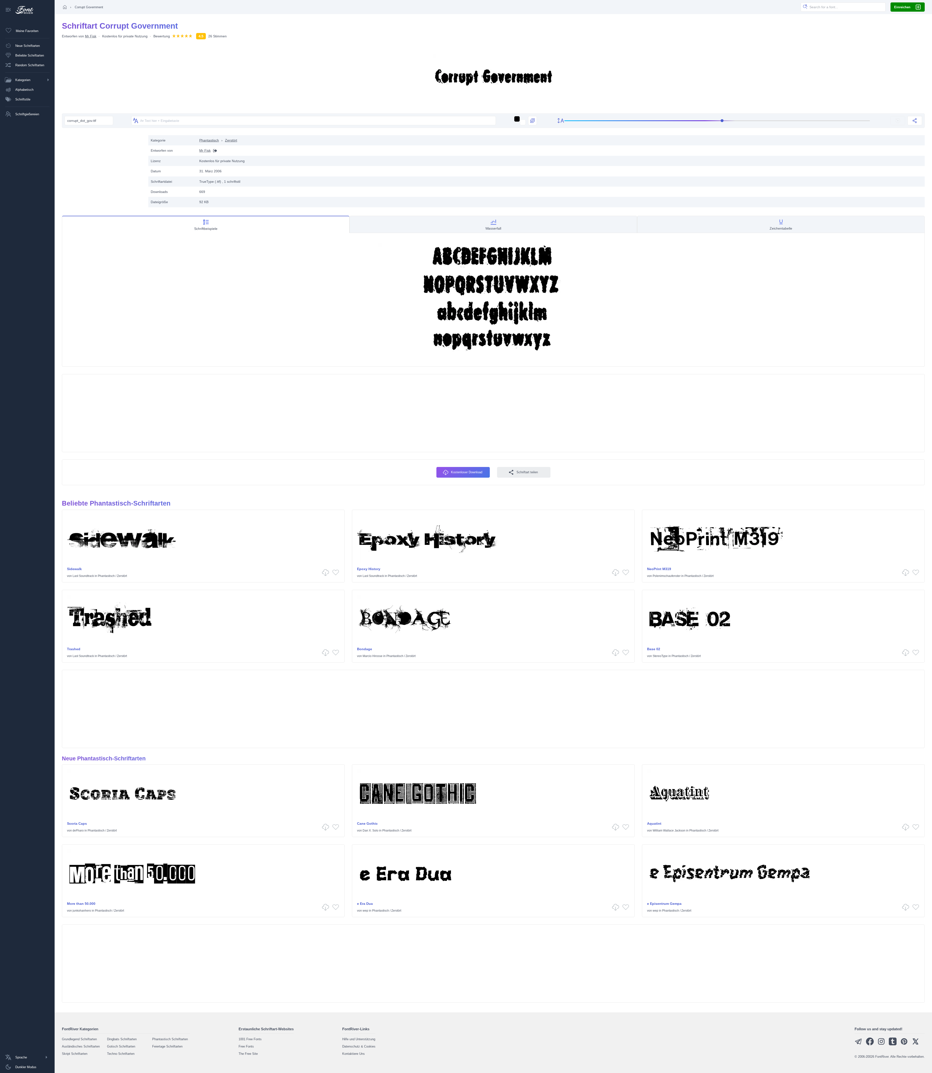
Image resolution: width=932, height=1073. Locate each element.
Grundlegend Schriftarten (79, 1039)
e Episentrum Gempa (664, 904)
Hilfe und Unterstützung (358, 1039)
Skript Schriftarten (74, 1054)
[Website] (214, 150)
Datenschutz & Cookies (358, 1046)
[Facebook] (870, 1044)
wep (365, 910)
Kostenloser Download (466, 472)
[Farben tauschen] (532, 120)
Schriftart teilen (527, 472)
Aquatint (654, 823)
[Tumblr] (893, 1044)
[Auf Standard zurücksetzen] (897, 120)
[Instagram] (881, 1044)
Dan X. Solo (370, 830)
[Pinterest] (904, 1044)
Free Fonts (246, 1046)
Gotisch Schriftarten (121, 1046)
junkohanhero (82, 910)
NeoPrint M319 (659, 569)
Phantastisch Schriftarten (170, 1039)
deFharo (78, 830)
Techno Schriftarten (120, 1054)
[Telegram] (858, 1044)
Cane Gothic (367, 823)
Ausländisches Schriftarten (81, 1046)
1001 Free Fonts (250, 1039)
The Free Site (248, 1054)
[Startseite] (65, 7)
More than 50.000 (81, 904)
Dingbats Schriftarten (122, 1039)
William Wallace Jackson (669, 830)
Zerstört (231, 140)
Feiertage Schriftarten (167, 1046)
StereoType (660, 656)
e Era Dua (365, 904)
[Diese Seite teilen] (914, 120)
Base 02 (653, 649)
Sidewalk (74, 569)
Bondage (364, 649)
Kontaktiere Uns (353, 1054)
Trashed (73, 649)
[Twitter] (915, 1044)
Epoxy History (368, 569)
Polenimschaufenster (667, 576)
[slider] (717, 120)
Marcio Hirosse (373, 656)
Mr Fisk (90, 36)
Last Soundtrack (83, 576)
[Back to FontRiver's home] (22, 10)
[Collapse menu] (8, 10)
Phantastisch (209, 140)
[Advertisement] (102, 169)
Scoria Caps (77, 823)
